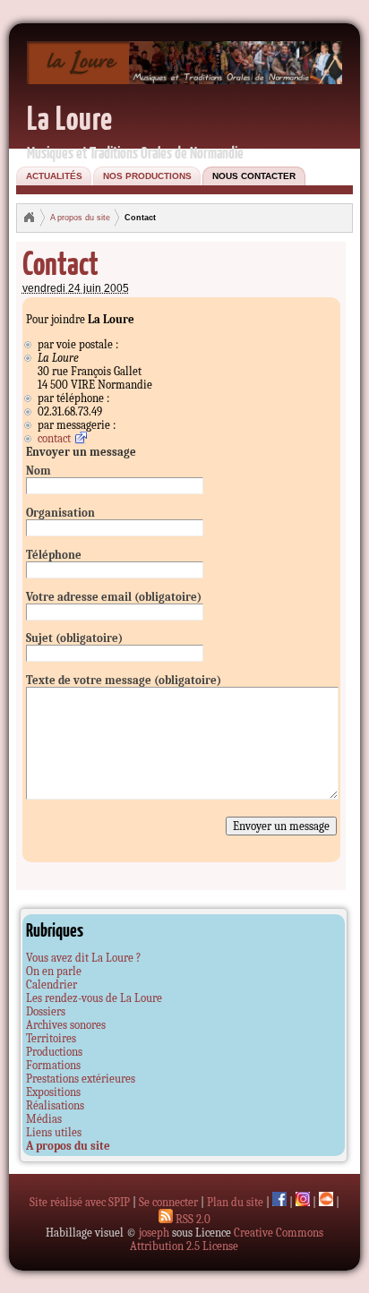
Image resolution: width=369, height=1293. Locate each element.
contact (54, 438)
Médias (44, 1119)
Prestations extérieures (80, 1078)
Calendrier (51, 984)
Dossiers (45, 1011)
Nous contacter (254, 176)
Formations (53, 1065)
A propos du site (80, 217)
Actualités (54, 176)
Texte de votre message (123, 680)
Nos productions (147, 176)
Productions (54, 1051)
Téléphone (54, 554)
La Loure (70, 117)
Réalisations (55, 1105)
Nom (38, 470)
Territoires (51, 1038)
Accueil (28, 217)
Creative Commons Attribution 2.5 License (226, 1239)
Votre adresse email (114, 597)
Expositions (53, 1092)
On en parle (54, 971)
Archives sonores (66, 1025)
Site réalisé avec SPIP (80, 1202)
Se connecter (168, 1202)
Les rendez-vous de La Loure (94, 998)
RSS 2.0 (191, 1219)
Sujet (74, 638)
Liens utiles (54, 1132)
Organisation (60, 512)
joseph (154, 1232)
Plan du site (235, 1202)
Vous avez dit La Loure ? (83, 957)
